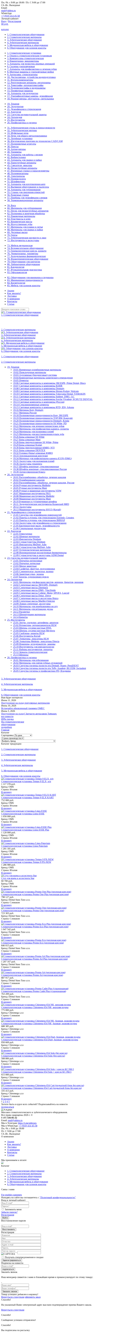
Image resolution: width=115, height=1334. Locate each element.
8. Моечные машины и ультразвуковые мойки (30, 72)
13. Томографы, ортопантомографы (25, 85)
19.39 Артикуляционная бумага (29, 472)
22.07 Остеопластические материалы (32, 550)
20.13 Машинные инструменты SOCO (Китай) (37, 509)
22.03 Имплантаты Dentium (27, 539)
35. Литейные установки (19, 138)
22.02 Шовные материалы (26, 536)
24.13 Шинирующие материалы (29, 614)
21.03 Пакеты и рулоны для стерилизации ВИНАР (39, 520)
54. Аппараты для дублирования (23, 189)
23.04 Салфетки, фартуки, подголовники (34, 568)
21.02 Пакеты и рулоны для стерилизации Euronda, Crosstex (43, 517)
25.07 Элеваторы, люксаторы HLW (31, 638)
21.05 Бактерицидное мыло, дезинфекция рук (36, 525)
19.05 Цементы (21, 380)
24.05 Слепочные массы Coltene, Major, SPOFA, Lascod (41, 593)
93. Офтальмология (17, 272)
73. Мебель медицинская (19, 245)
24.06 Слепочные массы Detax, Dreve (32, 595)
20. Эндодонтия (15, 106)
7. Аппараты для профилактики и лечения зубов (32, 69)
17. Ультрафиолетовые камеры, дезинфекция (30, 96)
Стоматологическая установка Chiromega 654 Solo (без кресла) (33, 1056)
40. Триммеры (14, 152)
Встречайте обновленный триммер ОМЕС (23, 708)
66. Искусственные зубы (19, 224)
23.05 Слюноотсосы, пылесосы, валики (33, 571)
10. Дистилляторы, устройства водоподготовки (31, 77)
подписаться (7, 1107)
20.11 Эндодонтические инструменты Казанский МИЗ (41, 504)
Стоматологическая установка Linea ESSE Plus (25, 830)
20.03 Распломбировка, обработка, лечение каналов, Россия (43, 482)
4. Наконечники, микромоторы (23, 61)
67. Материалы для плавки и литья (25, 227)
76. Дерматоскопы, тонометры (22, 253)
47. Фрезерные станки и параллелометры (28, 170)
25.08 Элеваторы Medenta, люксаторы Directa (36, 641)
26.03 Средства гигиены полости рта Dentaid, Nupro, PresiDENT (46, 665)
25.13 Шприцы (20, 655)
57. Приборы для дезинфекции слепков (27, 197)
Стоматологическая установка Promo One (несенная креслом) (32, 910)
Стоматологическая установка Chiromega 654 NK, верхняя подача (34, 1007)
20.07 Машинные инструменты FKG (32, 493)
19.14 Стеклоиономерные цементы (31, 404)
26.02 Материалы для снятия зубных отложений (37, 663)
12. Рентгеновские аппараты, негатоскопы (29, 82)
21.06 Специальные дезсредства (29, 528)
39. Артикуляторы (16, 149)
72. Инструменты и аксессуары (23, 240)
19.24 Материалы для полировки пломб (33, 431)
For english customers (11, 1195)
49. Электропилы (16, 176)
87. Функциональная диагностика (24, 269)
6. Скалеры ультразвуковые (21, 66)
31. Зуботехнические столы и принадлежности (31, 127)
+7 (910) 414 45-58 (10, 16)
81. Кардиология (15, 267)
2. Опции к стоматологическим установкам (29, 55)
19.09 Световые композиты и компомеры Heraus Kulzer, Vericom (46, 391)
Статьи (10, 304)
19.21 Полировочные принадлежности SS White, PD (40, 423)
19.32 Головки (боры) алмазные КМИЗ (33, 453)
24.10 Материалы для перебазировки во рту (35, 606)
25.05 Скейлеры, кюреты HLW (29, 633)
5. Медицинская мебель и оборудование (27, 45)
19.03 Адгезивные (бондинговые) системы (35, 375)
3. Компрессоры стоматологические (25, 58)
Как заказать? (14, 293)
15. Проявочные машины (20, 90)
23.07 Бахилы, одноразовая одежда (31, 577)
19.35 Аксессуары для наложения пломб (33, 461)
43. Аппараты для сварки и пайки (24, 160)
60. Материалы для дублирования (24, 208)
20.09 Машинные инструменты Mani (32, 499)
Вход (3, 21)
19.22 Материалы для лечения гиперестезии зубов (38, 426)
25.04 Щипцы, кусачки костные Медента (34, 630)
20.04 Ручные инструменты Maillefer (31, 485)
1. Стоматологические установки (24, 53)
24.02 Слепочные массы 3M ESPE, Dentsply (35, 585)
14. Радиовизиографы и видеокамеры (26, 88)
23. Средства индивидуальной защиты (27, 114)
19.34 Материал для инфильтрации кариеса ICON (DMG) (42, 458)
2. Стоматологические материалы (24, 37)
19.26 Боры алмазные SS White (28, 437)
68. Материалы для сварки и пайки (25, 229)
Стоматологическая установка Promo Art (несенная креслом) (32, 975)
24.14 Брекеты (20, 617)
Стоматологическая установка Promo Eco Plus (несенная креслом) (34, 926)
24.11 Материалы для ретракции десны (33, 609)
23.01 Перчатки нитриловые (27, 560)
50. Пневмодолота (16, 179)
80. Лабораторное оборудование (23, 264)
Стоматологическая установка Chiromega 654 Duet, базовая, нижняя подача (39, 1039)
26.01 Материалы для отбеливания (31, 660)
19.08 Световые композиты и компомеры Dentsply (38, 388)
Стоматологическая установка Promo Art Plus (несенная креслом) (34, 959)
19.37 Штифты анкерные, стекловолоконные (36, 466)
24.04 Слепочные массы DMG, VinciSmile (34, 590)
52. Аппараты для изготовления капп (26, 184)
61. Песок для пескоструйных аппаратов (28, 211)
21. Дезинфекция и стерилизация (24, 109)
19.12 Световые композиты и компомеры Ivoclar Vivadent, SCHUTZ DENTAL (53, 399)
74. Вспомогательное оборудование (25, 248)
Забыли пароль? (9, 1212)
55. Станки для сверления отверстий (26, 192)
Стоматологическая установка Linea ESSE (22, 813)
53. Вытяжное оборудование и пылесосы (28, 187)
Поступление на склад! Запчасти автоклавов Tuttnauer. (29, 713)
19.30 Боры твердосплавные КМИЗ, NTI (34, 447)
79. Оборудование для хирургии (23, 261)
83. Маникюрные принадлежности (25, 280)
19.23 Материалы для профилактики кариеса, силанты (41, 429)
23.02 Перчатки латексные (26, 563)
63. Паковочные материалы (21, 216)
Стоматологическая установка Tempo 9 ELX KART (27, 797)
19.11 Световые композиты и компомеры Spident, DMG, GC (43, 396)
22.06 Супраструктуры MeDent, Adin (32, 547)
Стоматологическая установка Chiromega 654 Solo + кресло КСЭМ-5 (36, 1072)
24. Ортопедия (14, 117)
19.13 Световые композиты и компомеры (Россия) (38, 402)
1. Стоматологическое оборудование (25, 34)
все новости (7, 716)
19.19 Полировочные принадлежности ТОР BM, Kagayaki (43, 418)
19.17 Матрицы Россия (25, 412)
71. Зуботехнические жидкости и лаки (26, 237)
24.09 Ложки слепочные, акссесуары (32, 603)
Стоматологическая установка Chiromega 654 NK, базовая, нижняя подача (39, 1023)
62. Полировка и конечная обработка (26, 213)
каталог (5, 29)
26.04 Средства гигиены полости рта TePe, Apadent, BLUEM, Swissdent (49, 668)
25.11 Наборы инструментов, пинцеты (33, 649)
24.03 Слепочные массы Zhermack (30, 587)
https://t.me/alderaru (27, 1123)
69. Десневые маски (17, 232)
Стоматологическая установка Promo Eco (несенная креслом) (32, 943)
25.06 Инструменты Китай (26, 636)
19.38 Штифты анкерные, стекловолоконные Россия (40, 469)
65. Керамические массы (19, 221)
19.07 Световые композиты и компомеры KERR (37, 386)
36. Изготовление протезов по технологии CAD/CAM (35, 141)
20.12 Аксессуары (22, 507)
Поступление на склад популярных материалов (25, 703)
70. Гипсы (12, 235)
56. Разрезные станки (18, 195)
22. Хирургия (14, 112)
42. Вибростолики (16, 157)
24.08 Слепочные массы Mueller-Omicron (34, 601)
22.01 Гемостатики (22, 533)
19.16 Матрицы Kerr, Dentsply (28, 410)
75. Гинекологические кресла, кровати (26, 251)
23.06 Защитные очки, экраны (28, 574)
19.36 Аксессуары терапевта (27, 464)
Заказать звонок (9, 1291)
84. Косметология (16, 283)
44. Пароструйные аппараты (21, 162)
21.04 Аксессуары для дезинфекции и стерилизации (39, 523)
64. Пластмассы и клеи (19, 219)
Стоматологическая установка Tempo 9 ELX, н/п (26, 781)
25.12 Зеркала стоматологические (30, 652)
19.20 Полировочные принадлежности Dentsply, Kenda (41, 421)
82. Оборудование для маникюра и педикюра (30, 277)
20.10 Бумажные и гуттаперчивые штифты (35, 501)
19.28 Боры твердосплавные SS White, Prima (35, 442)
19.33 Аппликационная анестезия (30, 455)
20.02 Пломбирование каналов (29, 480)
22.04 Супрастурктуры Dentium (29, 542)
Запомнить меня (13, 1209)
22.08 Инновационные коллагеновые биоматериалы (40, 552)
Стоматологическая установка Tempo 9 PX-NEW (26, 862)
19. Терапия (13, 104)
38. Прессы (13, 146)
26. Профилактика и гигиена (22, 122)
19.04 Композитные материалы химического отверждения (43, 377)
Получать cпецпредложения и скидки (24, 1257)
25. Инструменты (16, 120)
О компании (13, 298)
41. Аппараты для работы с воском (25, 154)
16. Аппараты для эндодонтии (22, 93)
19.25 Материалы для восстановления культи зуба (38, 434)
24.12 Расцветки (21, 612)
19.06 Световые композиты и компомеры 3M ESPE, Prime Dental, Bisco (49, 383)
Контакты (12, 301)
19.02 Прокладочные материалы (29, 372)
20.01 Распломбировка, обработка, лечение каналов (39, 477)
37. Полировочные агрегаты (21, 144)
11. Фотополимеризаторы (20, 80)
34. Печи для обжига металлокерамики (27, 136)
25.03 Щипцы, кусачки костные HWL (32, 628)
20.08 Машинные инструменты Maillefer (33, 496)
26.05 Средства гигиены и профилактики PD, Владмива (42, 671)
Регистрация (14, 21)
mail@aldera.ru (8, 10)
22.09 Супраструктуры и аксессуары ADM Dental (38, 555)
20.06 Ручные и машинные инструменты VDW (37, 490)
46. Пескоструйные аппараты (22, 168)
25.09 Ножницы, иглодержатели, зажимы (34, 644)
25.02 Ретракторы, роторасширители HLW (35, 625)
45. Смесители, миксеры (19, 165)
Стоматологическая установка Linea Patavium (24, 846)
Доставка (12, 296)
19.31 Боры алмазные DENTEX (29, 450)
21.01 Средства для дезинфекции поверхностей (37, 515)
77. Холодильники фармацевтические (26, 256)
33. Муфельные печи (17, 133)
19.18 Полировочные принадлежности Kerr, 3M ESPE (40, 415)
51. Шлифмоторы (16, 181)
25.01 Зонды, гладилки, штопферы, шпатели (35, 622)
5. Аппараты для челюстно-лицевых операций (31, 63)
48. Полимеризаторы (17, 173)
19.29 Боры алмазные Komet (27, 445)
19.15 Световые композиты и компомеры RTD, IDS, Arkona (43, 407)
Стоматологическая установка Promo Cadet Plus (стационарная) (33, 991)
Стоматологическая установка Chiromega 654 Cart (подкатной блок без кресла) (41, 1088)
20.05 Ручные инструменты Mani (30, 488)
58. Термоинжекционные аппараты (25, 200)
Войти (5, 1218)
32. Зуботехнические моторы (22, 130)
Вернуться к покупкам (12, 1297)
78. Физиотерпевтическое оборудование (27, 259)
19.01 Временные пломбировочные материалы (37, 369)
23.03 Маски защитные (25, 566)
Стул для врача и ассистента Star (17, 878)
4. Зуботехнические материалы (23, 42)
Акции (10, 290)
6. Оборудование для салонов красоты (26, 48)
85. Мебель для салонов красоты (23, 285)
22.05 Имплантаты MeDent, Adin (29, 544)
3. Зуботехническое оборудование (24, 40)
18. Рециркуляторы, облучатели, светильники (30, 98)
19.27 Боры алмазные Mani (26, 439)
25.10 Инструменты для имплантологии (33, 646)
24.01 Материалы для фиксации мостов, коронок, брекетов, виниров (48, 582)
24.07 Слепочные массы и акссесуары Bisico (35, 598)
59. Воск (11, 205)
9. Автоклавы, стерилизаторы (22, 74)
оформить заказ (33, 1297)
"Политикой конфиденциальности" (58, 1197)
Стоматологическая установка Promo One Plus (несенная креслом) (35, 894)
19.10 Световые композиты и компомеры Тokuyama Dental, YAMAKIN (49, 394)
